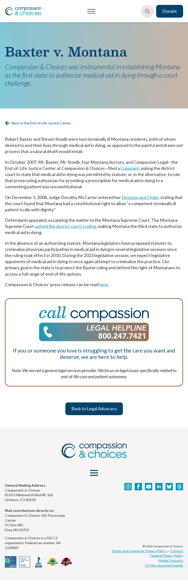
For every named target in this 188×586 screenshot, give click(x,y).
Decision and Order (140, 197)
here (103, 284)
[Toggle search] (147, 11)
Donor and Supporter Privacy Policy (139, 551)
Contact (176, 551)
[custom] (169, 486)
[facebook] (138, 486)
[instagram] (128, 486)
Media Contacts (171, 560)
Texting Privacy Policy (166, 555)
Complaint (130, 168)
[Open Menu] (91, 11)
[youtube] (148, 486)
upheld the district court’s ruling (65, 226)
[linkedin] (159, 486)
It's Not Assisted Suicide (164, 565)
